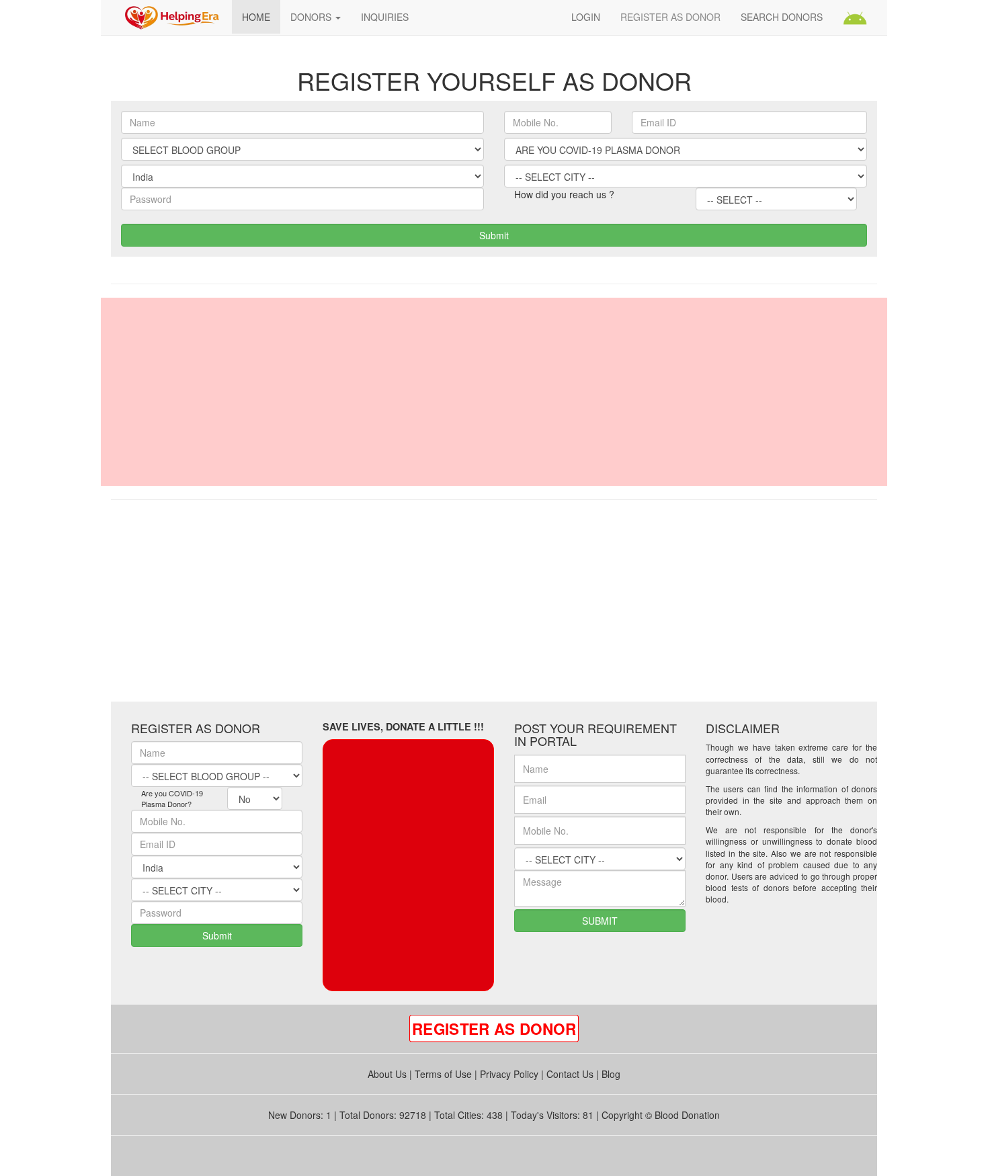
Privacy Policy (509, 1074)
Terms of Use (443, 1074)
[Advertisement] (494, 392)
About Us (387, 1074)
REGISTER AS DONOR (670, 17)
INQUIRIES (385, 17)
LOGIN (585, 17)
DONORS (312, 17)
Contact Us (569, 1074)
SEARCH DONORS (782, 17)
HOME (256, 17)
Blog (611, 1074)
